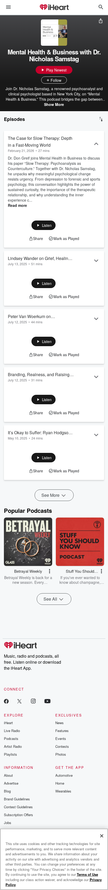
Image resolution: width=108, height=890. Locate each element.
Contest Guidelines (18, 806)
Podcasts (11, 738)
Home (59, 783)
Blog (7, 791)
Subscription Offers (18, 814)
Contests (62, 746)
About (8, 775)
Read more (17, 205)
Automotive (64, 775)
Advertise (11, 783)
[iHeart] (54, 7)
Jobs (7, 822)
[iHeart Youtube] (47, 701)
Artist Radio (13, 746)
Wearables (63, 791)
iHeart (8, 722)
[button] (43, 225)
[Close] (101, 836)
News (59, 722)
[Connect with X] (19, 701)
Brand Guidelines (17, 798)
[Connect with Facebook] (6, 701)
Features (62, 730)
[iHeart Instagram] (33, 701)
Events (60, 738)
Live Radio (12, 730)
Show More (54, 104)
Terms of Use (87, 874)
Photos (60, 754)
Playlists (10, 754)
